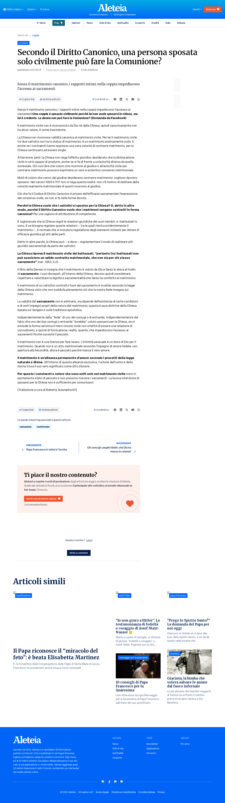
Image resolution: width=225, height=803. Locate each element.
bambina (174, 653)
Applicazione (152, 748)
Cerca (46, 9)
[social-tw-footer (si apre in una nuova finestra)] (115, 782)
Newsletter (152, 743)
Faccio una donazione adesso (41, 498)
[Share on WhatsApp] (138, 99)
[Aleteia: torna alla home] (112, 8)
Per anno (185, 743)
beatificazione (23, 595)
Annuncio (151, 753)
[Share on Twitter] (127, 99)
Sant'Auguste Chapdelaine (125, 14)
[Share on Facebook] (115, 99)
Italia (168, 22)
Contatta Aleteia (146, 792)
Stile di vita (105, 22)
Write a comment (79, 552)
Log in (89, 540)
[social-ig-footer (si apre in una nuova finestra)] (121, 782)
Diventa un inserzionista (124, 792)
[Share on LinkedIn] (121, 99)
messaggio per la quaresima (133, 657)
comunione (25, 426)
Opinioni (76, 22)
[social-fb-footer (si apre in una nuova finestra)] (109, 782)
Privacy (161, 792)
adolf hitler (124, 595)
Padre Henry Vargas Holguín (61, 70)
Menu (43, 22)
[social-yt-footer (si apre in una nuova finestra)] (103, 782)
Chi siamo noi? (85, 792)
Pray (56, 22)
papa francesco (178, 595)
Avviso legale (102, 792)
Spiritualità (122, 22)
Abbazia (181, 22)
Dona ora (210, 9)
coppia (35, 35)
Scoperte (140, 22)
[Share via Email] (132, 99)
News (90, 22)
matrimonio (43, 426)
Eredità (155, 22)
